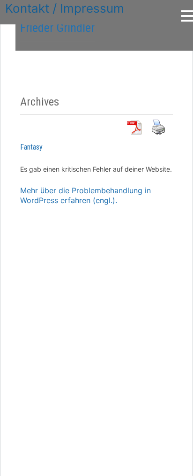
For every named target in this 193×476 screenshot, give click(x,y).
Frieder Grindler (57, 28)
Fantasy (31, 147)
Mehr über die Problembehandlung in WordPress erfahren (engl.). (85, 195)
